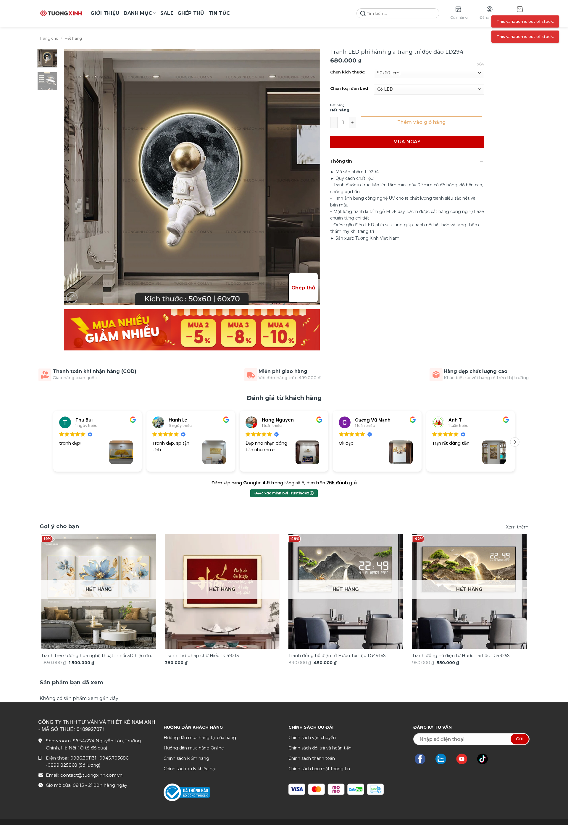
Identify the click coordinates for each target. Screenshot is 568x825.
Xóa (480, 64)
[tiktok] (485, 759)
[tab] (71, 682)
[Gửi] (363, 13)
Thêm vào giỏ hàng (421, 122)
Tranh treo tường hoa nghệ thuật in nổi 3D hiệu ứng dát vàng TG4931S (97, 656)
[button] (519, 13)
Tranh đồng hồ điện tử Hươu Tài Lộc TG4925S (461, 655)
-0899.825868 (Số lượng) (73, 765)
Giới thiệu (105, 13)
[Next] (514, 580)
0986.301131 (83, 758)
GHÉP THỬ (191, 13)
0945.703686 (113, 758)
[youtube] (465, 759)
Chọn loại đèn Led (349, 88)
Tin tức (219, 13)
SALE (166, 13)
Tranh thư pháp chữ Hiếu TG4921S (202, 655)
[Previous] (54, 580)
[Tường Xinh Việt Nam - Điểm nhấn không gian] (61, 13)
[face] (423, 759)
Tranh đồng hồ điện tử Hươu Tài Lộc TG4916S (337, 655)
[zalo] (444, 759)
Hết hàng (73, 38)
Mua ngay (406, 142)
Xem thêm (517, 527)
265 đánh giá (341, 483)
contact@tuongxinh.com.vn (91, 775)
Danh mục (138, 13)
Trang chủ (49, 38)
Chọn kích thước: (347, 72)
